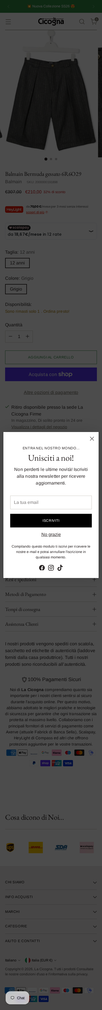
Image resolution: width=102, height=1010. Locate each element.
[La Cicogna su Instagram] (51, 568)
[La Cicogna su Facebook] (42, 568)
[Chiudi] (92, 438)
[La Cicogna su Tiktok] (60, 568)
